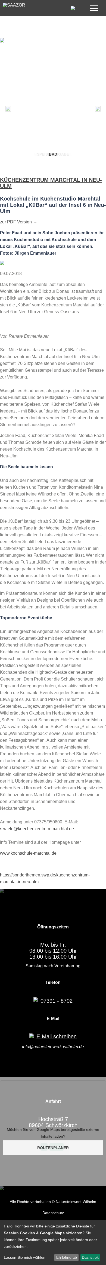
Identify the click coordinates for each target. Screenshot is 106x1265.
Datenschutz (53, 1213)
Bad (53, 154)
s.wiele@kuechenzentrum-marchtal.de (37, 828)
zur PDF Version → (18, 222)
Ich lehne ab (66, 1257)
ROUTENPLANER (53, 1148)
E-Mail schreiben (56, 1036)
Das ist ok (90, 1257)
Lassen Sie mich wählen (24, 1257)
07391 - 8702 (56, 1001)
